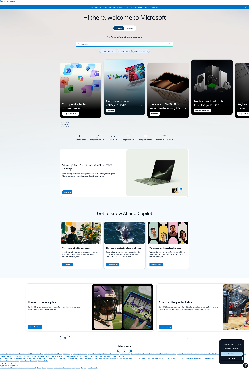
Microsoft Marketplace (179, 358)
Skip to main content (7, 1)
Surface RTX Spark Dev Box (43, 354)
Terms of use (58, 368)
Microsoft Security (15, 358)
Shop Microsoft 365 (70, 114)
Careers (213, 358)
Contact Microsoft (30, 368)
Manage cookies (47, 368)
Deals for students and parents (101, 356)
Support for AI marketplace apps (139, 358)
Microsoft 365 (36, 358)
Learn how (67, 264)
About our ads (93, 368)
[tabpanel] (124, 118)
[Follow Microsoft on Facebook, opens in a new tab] (118, 351)
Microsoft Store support (151, 354)
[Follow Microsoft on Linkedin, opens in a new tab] (130, 351)
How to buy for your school (55, 356)
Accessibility (34, 361)
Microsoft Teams (66, 358)
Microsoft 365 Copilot (79, 358)
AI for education (118, 356)
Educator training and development (78, 356)
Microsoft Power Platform (51, 358)
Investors (10, 361)
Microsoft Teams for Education (18, 356)
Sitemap (21, 368)
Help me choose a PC (108, 51)
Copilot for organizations (61, 354)
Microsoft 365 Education (37, 356)
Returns (163, 354)
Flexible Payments (215, 354)
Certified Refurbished (184, 354)
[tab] (118, 28)
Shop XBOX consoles (202, 110)
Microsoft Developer (110, 358)
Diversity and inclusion (21, 361)
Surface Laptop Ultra (26, 354)
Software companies (194, 358)
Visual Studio (206, 358)
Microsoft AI (4, 358)
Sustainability (43, 361)
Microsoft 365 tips (124, 51)
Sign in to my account (141, 51)
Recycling (84, 368)
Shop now (155, 7)
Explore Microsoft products (97, 354)
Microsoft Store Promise (200, 354)
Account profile (125, 354)
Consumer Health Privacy (9, 368)
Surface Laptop (13, 354)
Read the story (112, 264)
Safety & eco (76, 368)
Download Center (137, 354)
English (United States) (8, 363)
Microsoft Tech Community (161, 358)
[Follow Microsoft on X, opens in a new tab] (124, 351)
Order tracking (171, 354)
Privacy (39, 368)
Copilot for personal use (79, 354)
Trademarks (67, 368)
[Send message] (170, 44)
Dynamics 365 (27, 358)
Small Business (93, 358)
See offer (111, 110)
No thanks (231, 358)
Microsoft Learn (122, 358)
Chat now (231, 354)
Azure (100, 358)
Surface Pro (4, 354)
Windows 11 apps (113, 354)
